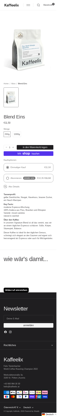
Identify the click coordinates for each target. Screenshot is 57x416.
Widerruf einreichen (16, 290)
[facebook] (5, 332)
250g (7, 134)
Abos (13, 84)
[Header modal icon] (28, 5)
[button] (28, 5)
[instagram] (10, 332)
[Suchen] (38, 5)
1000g (17, 134)
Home (6, 84)
